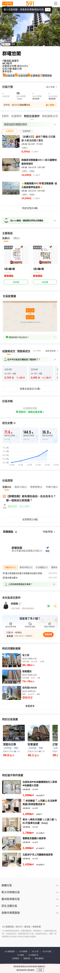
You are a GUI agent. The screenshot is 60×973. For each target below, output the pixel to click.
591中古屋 (47, 952)
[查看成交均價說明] (27, 66)
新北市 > (20, 927)
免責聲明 (15, 959)
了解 (48, 9)
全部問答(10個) (30, 519)
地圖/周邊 (48, 531)
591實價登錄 (10, 952)
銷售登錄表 (51, 351)
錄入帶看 (50, 105)
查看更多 (30, 706)
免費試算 (48, 634)
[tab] (9, 131)
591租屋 (20, 955)
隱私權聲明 (39, 959)
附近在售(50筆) (30, 208)
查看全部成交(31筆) (30, 389)
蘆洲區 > (28, 927)
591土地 (35, 952)
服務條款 (26, 959)
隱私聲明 (30, 970)
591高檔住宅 (33, 955)
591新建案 (23, 952)
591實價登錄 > (9, 927)
